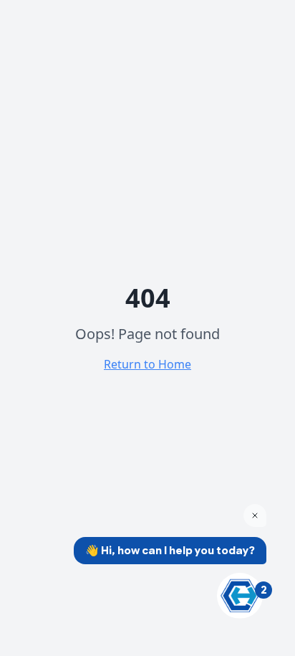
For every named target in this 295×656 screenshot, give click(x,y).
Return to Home (147, 364)
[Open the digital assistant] (240, 596)
